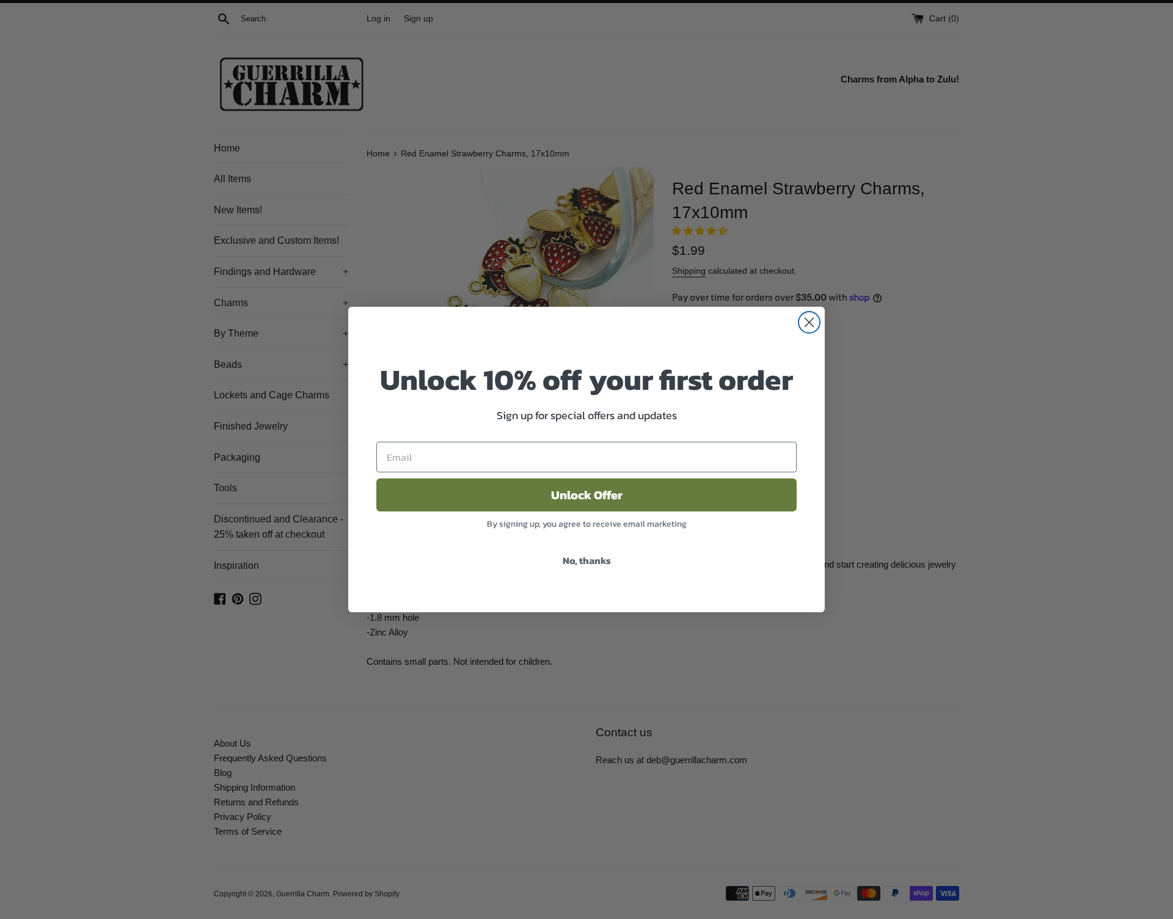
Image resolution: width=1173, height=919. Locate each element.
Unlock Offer (587, 495)
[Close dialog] (809, 322)
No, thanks (587, 560)
